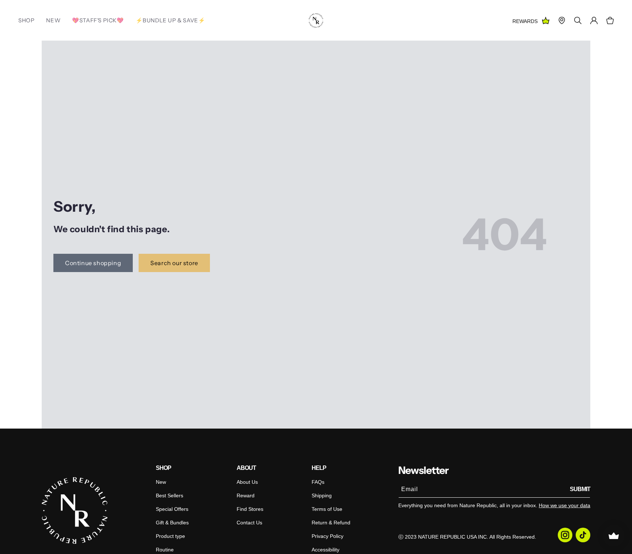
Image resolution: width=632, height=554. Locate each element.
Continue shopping (93, 263)
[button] (610, 20)
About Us (247, 482)
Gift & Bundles (172, 522)
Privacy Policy (327, 536)
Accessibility (325, 550)
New (161, 482)
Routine (165, 550)
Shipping (322, 495)
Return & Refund (331, 522)
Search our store (174, 263)
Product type (170, 536)
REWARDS (525, 21)
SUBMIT (580, 489)
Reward (246, 495)
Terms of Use (327, 509)
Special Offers (172, 509)
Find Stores (250, 509)
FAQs (318, 482)
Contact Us (249, 522)
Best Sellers (169, 495)
